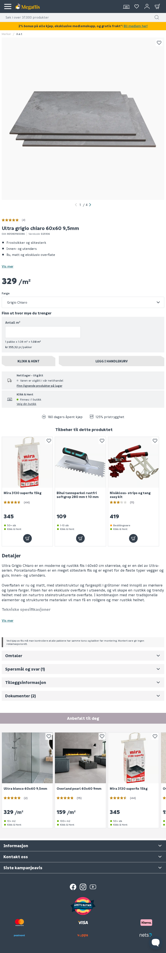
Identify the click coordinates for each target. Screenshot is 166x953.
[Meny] (7, 6)
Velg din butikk (26, 404)
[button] (156, 17)
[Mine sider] (136, 6)
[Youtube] (93, 887)
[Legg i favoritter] (159, 42)
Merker (6, 34)
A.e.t (19, 34)
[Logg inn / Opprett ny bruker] (147, 6)
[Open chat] (156, 943)
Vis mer (7, 266)
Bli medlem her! (136, 26)
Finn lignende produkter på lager (39, 385)
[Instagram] (83, 887)
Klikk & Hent (29, 361)
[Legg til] (27, 538)
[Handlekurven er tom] (157, 6)
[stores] (126, 6)
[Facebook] (73, 887)
